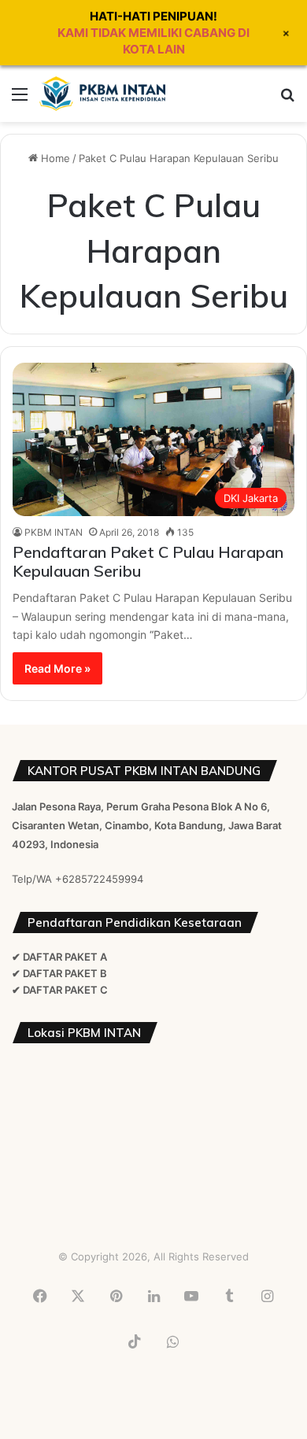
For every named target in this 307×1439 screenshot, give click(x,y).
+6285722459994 (99, 879)
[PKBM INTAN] (102, 93)
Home (54, 158)
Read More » (57, 668)
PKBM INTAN (53, 532)
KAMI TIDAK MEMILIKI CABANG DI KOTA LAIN (153, 41)
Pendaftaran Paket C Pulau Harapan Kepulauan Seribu (148, 561)
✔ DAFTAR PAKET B (59, 973)
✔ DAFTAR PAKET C (60, 989)
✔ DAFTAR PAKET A (59, 956)
